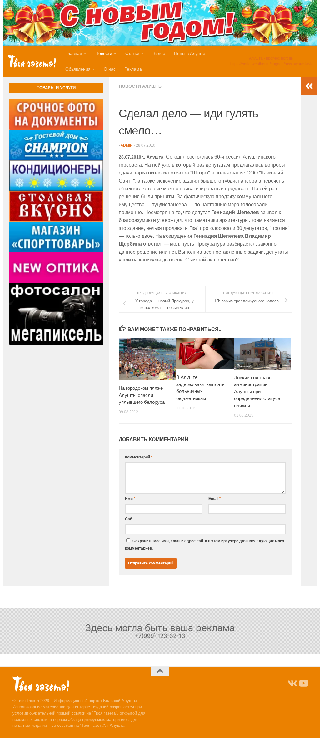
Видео (158, 53)
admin (127, 145)
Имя (130, 498)
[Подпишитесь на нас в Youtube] (303, 683)
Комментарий (138, 457)
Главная (73, 53)
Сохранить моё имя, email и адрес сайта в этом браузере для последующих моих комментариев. (204, 544)
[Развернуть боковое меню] (309, 86)
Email (214, 498)
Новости (103, 53)
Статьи (132, 53)
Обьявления (78, 68)
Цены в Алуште (189, 53)
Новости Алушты (141, 86)
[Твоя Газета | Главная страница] (32, 60)
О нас (110, 68)
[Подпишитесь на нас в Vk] (292, 683)
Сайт (129, 519)
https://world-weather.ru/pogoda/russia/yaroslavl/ (271, 64)
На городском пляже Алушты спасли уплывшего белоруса (142, 395)
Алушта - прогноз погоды (271, 58)
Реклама (133, 68)
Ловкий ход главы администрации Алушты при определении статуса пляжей (257, 391)
